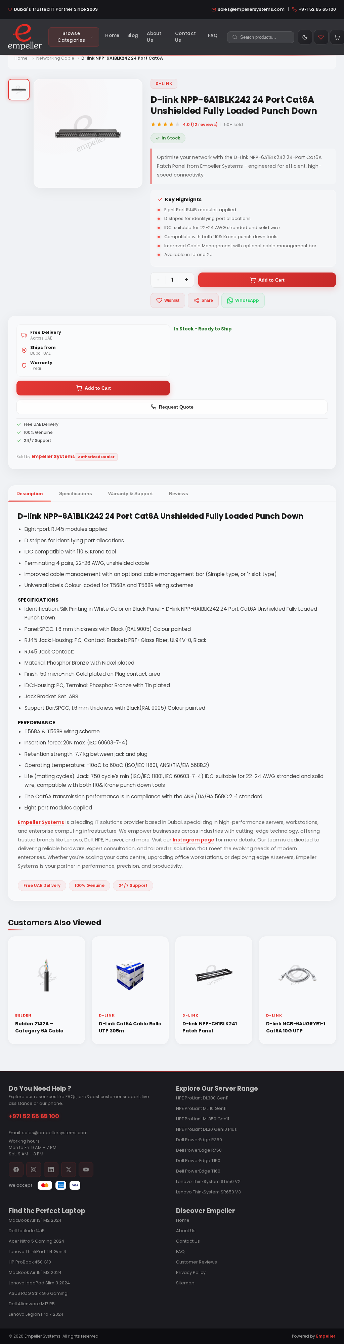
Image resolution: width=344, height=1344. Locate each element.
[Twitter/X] (68, 1169)
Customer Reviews (196, 1262)
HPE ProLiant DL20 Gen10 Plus (206, 1129)
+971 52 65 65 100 (34, 1116)
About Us (186, 1231)
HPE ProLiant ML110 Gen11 (201, 1108)
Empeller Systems (41, 822)
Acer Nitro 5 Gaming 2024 (36, 1241)
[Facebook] (16, 1169)
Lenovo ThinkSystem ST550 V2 (208, 1181)
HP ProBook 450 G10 (30, 1262)
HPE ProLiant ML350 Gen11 (202, 1119)
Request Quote (176, 407)
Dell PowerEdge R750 (199, 1150)
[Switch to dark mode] (305, 37)
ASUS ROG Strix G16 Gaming (38, 1293)
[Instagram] (33, 1169)
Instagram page (193, 839)
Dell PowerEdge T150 (198, 1160)
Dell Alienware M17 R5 (32, 1304)
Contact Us (188, 1241)
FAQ (180, 1251)
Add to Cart (271, 280)
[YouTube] (86, 1169)
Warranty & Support (130, 493)
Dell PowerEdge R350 (199, 1140)
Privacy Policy (191, 1272)
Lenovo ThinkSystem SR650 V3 (208, 1192)
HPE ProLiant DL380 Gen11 (202, 1098)
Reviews (178, 493)
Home (21, 58)
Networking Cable (55, 58)
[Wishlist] (321, 37)
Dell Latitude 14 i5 (27, 1231)
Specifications (75, 493)
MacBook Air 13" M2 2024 (35, 1220)
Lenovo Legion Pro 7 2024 (36, 1314)
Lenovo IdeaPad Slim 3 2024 (39, 1283)
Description (29, 493)
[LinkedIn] (51, 1169)
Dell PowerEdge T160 (198, 1171)
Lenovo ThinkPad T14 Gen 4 (37, 1251)
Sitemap (185, 1283)
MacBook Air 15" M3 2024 (35, 1272)
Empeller (325, 1336)
